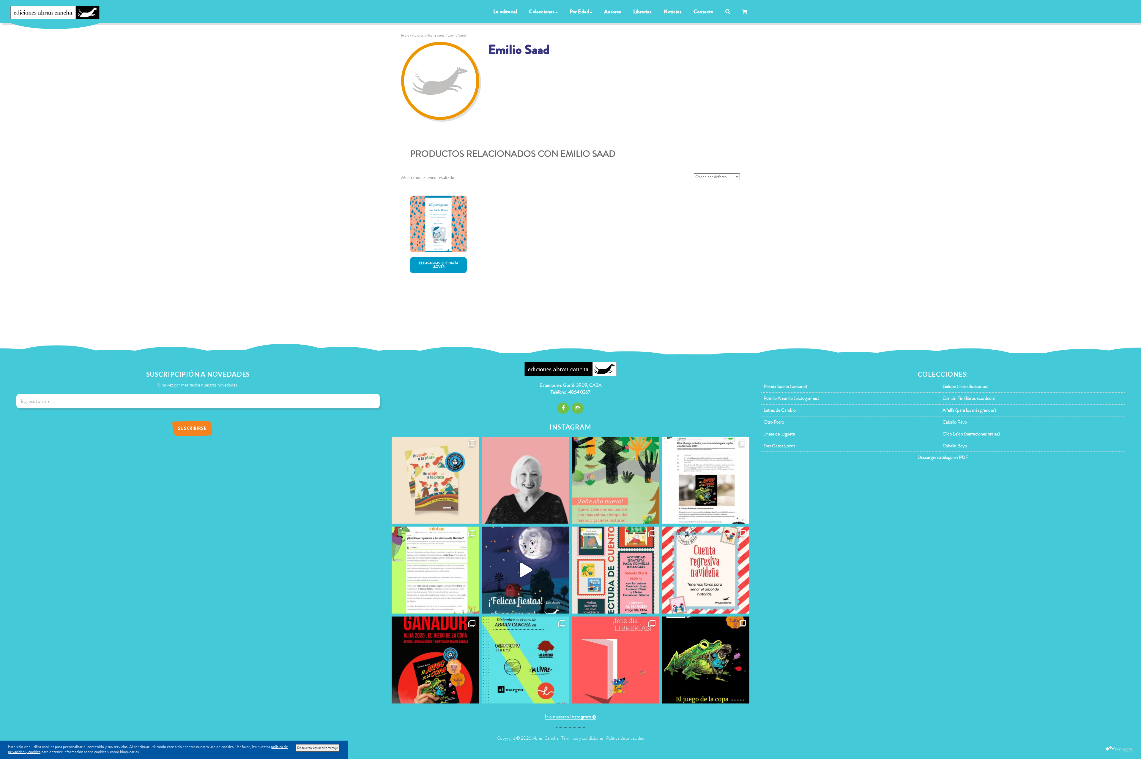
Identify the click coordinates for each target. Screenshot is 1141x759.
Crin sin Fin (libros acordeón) (969, 398)
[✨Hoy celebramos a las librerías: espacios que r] (615, 660)
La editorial (505, 11)
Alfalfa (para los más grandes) (969, 410)
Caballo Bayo (955, 446)
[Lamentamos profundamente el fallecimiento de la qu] (525, 480)
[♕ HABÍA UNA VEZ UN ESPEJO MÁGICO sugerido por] (435, 570)
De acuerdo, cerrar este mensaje (317, 748)
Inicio (405, 35)
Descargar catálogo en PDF (943, 457)
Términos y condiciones (582, 738)
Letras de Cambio (780, 410)
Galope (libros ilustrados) (966, 386)
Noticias (673, 11)
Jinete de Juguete (779, 434)
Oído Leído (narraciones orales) (971, 434)
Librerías (642, 11)
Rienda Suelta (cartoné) (785, 386)
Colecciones (541, 11)
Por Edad (580, 11)
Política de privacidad (625, 738)
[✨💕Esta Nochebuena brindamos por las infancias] (525, 570)
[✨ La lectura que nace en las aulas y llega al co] (435, 660)
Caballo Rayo (955, 422)
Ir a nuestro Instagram (568, 716)
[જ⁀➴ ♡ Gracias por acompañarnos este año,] (615, 480)
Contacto (703, 11)
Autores (612, 11)
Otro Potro (774, 422)
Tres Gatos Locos (779, 446)
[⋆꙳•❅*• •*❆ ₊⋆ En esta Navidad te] (705, 570)
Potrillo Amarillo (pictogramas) (791, 398)
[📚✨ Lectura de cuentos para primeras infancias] (615, 570)
